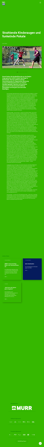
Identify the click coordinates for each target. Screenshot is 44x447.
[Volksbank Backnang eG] (28, 422)
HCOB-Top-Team (22, 441)
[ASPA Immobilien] (15, 422)
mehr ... (6, 276)
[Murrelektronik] (22, 408)
